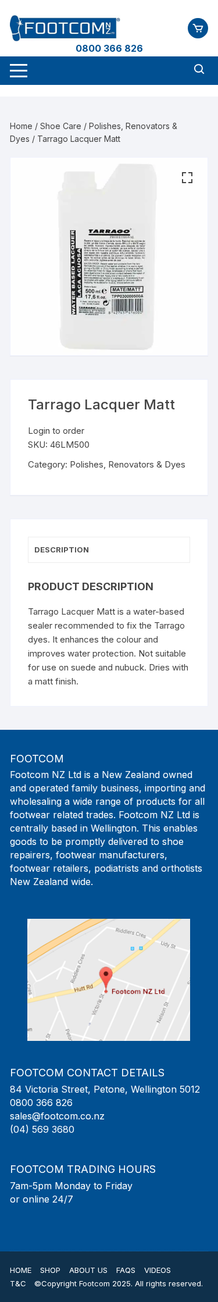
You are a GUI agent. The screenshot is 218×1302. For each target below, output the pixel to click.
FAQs (125, 1270)
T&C (18, 1283)
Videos (157, 1270)
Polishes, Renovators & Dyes (127, 464)
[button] (187, 178)
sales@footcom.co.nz (57, 1116)
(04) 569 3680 (42, 1129)
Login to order (56, 430)
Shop (50, 1270)
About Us (88, 1270)
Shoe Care (60, 126)
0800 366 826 (109, 48)
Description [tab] (61, 549)
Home (21, 126)
